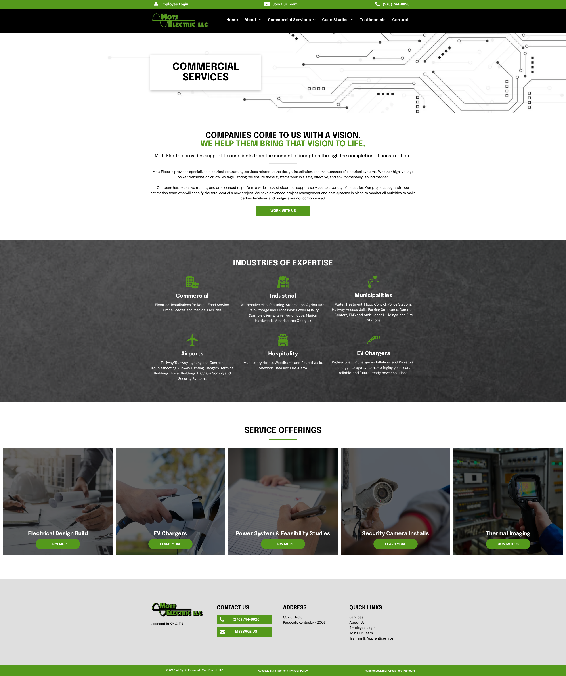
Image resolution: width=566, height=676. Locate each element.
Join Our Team (361, 633)
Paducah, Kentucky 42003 (304, 622)
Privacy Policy (299, 670)
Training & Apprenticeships (371, 638)
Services (356, 617)
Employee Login (362, 627)
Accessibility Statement (273, 670)
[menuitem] (232, 20)
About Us (357, 622)
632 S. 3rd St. (293, 617)
